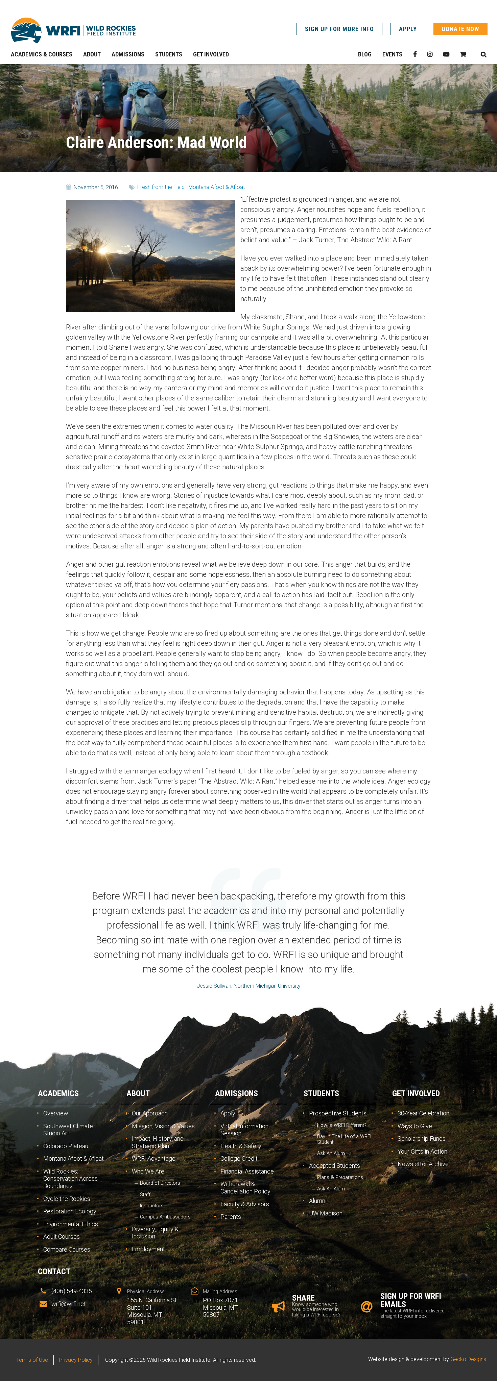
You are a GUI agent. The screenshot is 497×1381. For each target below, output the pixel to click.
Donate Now (460, 28)
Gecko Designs (468, 1359)
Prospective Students (337, 1113)
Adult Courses (61, 1236)
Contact (54, 1271)
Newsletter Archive (423, 1163)
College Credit (239, 1158)
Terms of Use (32, 1360)
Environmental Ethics (70, 1224)
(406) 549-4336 (71, 1290)
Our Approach (150, 1113)
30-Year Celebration (423, 1113)
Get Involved (416, 1093)
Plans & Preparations (340, 1177)
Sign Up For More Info (339, 28)
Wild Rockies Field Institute (73, 30)
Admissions (236, 1093)
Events (392, 54)
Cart (463, 54)
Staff (145, 1195)
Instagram (430, 54)
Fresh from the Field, (161, 187)
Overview (55, 1113)
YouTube (446, 54)
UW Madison (325, 1213)
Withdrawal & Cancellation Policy (245, 1187)
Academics (58, 1093)
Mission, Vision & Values (163, 1126)
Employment (148, 1249)
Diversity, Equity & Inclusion (155, 1233)
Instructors (152, 1206)
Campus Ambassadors (165, 1217)
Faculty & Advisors (244, 1204)
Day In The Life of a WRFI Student (344, 1139)
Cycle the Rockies (66, 1198)
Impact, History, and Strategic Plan (158, 1142)
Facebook (415, 54)
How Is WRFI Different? (341, 1125)
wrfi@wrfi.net (68, 1303)
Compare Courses (66, 1249)
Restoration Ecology (69, 1211)
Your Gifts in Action (422, 1151)
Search (483, 54)
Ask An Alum (331, 1153)
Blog (365, 54)
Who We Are (148, 1171)
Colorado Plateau (65, 1146)
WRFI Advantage (153, 1158)
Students (321, 1093)
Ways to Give (415, 1126)
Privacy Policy (76, 1360)
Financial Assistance (247, 1171)
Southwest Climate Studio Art (68, 1130)
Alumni (318, 1200)
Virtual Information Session (244, 1130)
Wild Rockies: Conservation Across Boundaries (70, 1178)
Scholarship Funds (422, 1138)
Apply (408, 28)
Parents (230, 1216)
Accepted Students (334, 1165)
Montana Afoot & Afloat (216, 187)
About (138, 1093)
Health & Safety (240, 1146)
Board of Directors (160, 1183)
